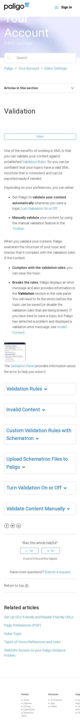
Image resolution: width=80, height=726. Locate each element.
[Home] (16, 9)
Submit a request (58, 572)
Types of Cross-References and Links (32, 642)
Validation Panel (23, 366)
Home (26, 700)
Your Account (28, 68)
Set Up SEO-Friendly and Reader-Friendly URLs (38, 617)
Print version (56, 700)
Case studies (29, 709)
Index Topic (13, 634)
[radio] (29, 551)
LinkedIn (18, 525)
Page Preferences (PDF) (22, 625)
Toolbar (18, 229)
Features (28, 703)
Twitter (12, 525)
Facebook (6, 525)
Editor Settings (55, 68)
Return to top (14, 585)
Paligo (8, 68)
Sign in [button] (66, 7)
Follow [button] (40, 136)
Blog (53, 703)
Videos (54, 706)
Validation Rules (34, 162)
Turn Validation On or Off (39, 208)
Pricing (27, 706)
